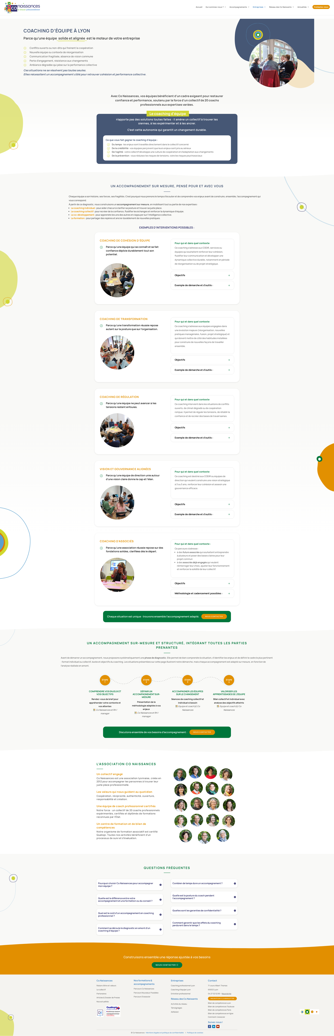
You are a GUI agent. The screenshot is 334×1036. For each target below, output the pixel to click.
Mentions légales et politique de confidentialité (165, 1032)
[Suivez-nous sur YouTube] (217, 1026)
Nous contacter (214, 616)
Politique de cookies (195, 1032)
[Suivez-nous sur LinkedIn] (213, 1026)
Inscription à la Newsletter (222, 998)
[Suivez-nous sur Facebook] (209, 1026)
